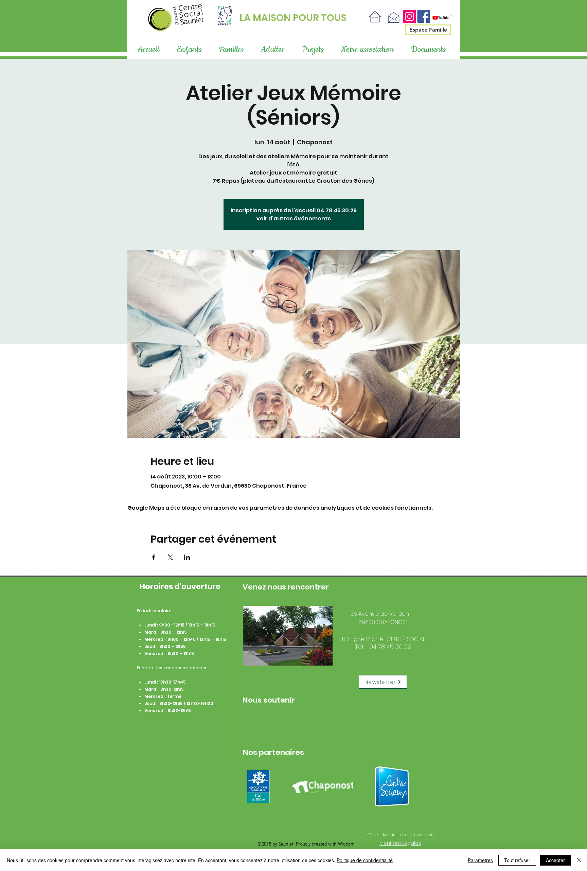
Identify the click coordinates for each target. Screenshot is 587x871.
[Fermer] (579, 860)
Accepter (555, 860)
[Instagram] (409, 16)
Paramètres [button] (480, 860)
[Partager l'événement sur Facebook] (153, 557)
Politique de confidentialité (365, 860)
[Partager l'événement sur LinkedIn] (187, 557)
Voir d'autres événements (293, 218)
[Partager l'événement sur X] (170, 557)
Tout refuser (517, 860)
